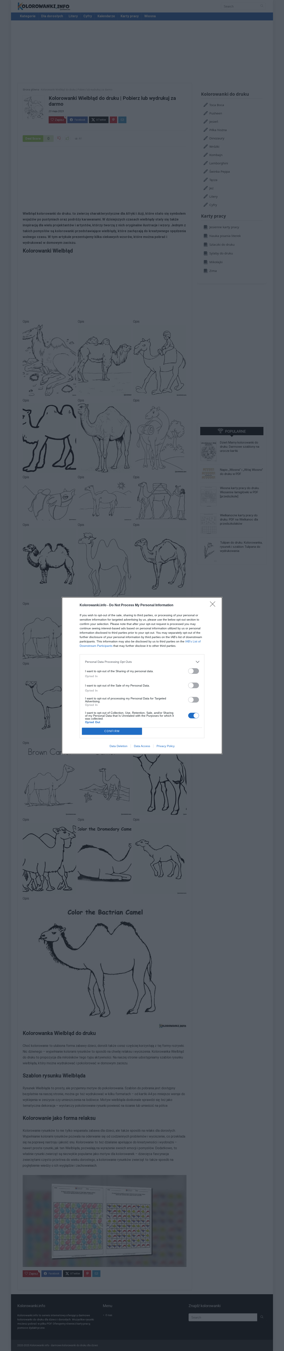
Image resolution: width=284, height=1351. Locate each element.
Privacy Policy (166, 746)
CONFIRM (112, 731)
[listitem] (142, 662)
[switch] (193, 671)
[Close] (214, 605)
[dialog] (142, 675)
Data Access (142, 746)
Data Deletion (118, 746)
